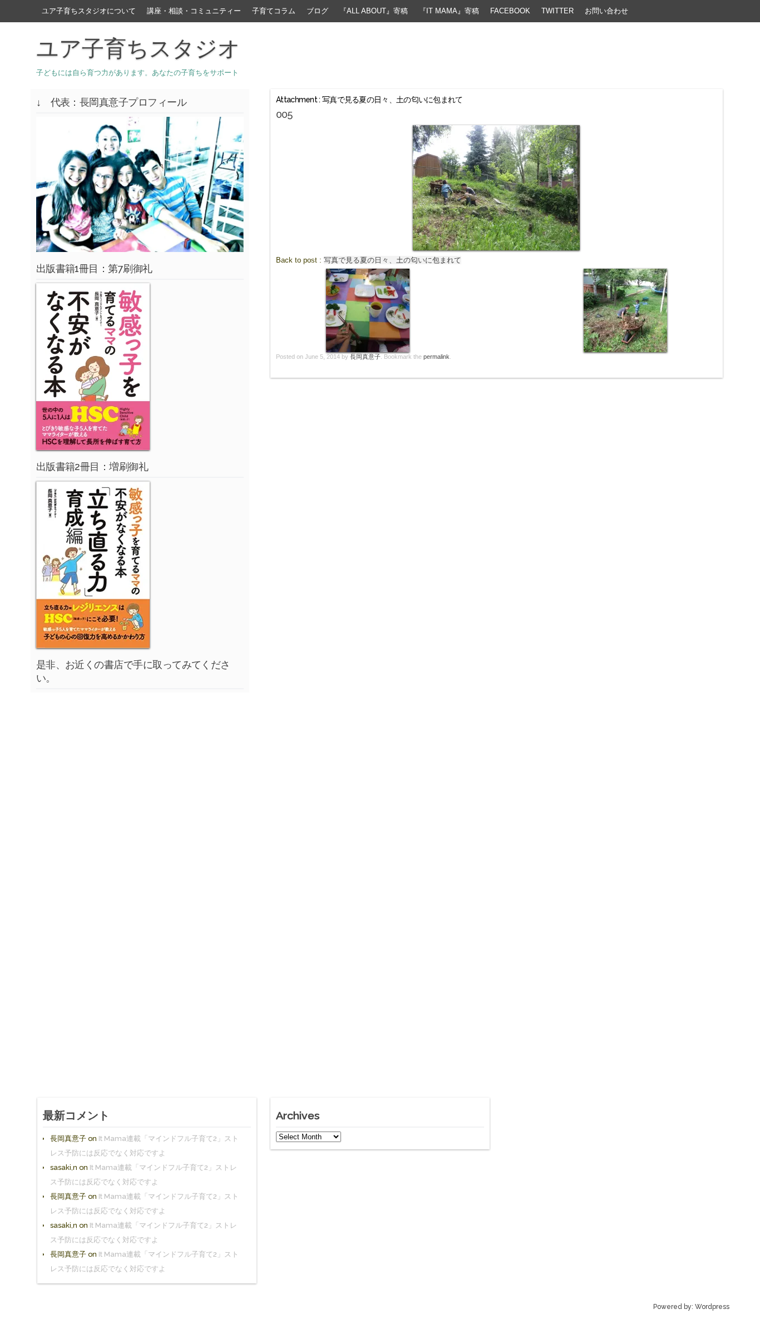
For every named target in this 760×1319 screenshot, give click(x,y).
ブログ (317, 11)
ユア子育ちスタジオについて (89, 11)
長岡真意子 (365, 356)
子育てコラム (273, 11)
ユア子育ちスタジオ (138, 48)
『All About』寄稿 (373, 11)
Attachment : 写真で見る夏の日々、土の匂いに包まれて (369, 99)
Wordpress (712, 1307)
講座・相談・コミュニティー (194, 11)
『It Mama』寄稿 (449, 11)
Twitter (557, 11)
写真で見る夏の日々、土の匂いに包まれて (392, 260)
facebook (510, 11)
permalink (436, 356)
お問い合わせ (606, 11)
